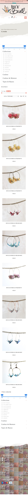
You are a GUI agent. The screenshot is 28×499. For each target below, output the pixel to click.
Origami (7, 61)
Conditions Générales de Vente (8, 472)
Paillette (7, 63)
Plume (7, 67)
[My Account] (9, 18)
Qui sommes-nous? (6, 470)
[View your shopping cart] (13, 18)
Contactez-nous (6, 475)
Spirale (7, 71)
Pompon (7, 69)
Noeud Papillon (8, 59)
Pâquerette (8, 65)
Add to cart (11, 161)
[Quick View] (16, 129)
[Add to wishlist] (18, 129)
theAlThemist (8, 497)
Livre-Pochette (8, 57)
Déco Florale (8, 54)
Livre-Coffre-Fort (9, 55)
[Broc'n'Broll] (14, 9)
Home (2, 29)
